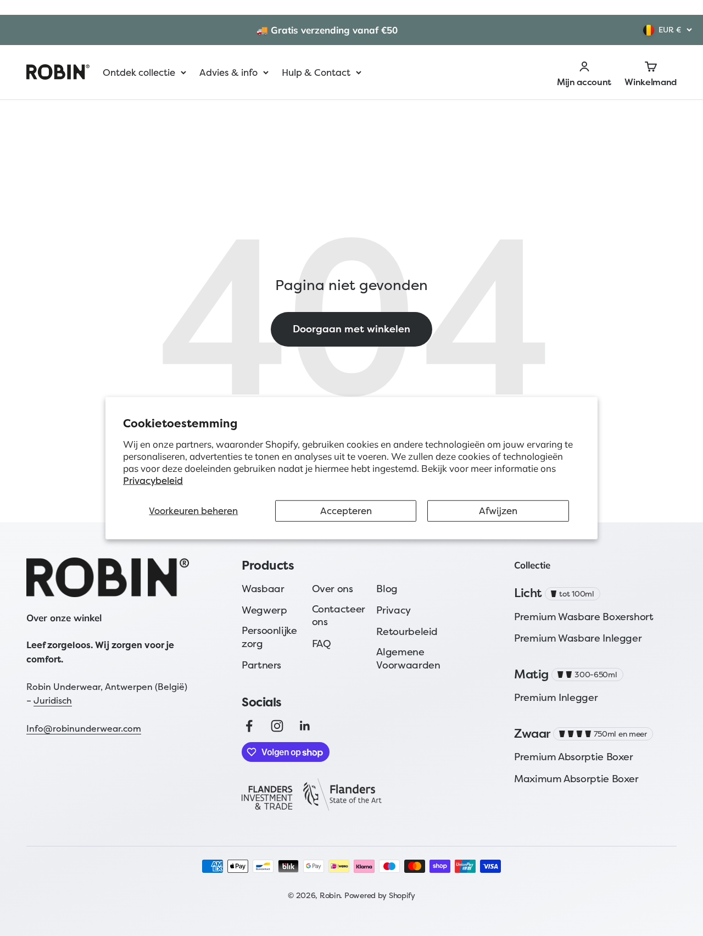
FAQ (321, 643)
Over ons (332, 588)
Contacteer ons (338, 615)
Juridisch (53, 700)
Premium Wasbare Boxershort (584, 616)
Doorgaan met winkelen (351, 329)
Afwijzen (498, 510)
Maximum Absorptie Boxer (576, 778)
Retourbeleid (407, 631)
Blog (387, 588)
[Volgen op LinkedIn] (305, 725)
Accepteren (346, 510)
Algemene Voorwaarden (408, 658)
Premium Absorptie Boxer (573, 757)
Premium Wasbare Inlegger (577, 638)
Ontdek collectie (139, 72)
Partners (261, 665)
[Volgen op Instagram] (277, 725)
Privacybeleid (153, 480)
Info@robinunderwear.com (83, 728)
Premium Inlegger (556, 697)
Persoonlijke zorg (269, 637)
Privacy (393, 610)
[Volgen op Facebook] (249, 725)
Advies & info (228, 72)
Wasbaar (263, 588)
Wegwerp (264, 610)
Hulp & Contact (316, 72)
